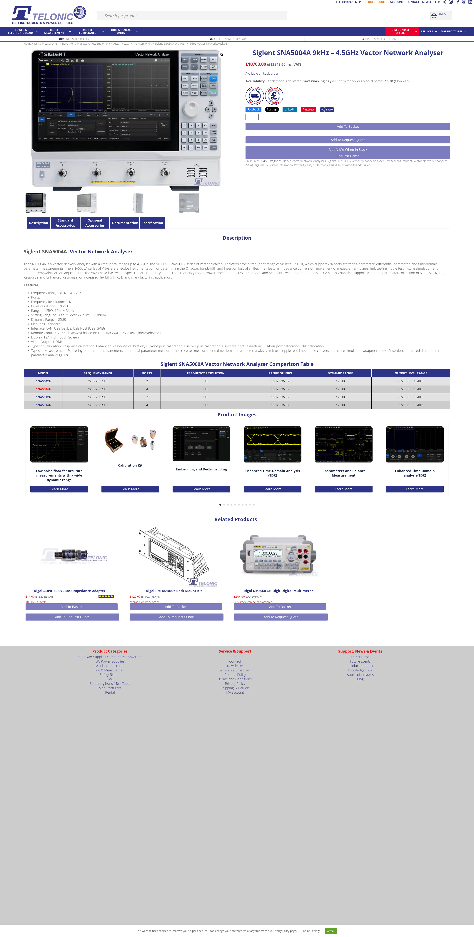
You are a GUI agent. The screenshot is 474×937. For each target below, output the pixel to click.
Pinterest (308, 109)
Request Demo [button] (347, 156)
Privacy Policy (235, 683)
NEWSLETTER (431, 2)
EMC (109, 679)
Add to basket (348, 126)
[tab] (38, 223)
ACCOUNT (397, 2)
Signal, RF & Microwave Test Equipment (86, 43)
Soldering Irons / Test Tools (110, 683)
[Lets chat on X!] (444, 2)
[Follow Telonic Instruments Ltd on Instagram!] (451, 2)
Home (27, 43)
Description (38, 223)
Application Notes (360, 674)
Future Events (360, 661)
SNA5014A (43, 405)
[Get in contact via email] (327, 110)
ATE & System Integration (276, 165)
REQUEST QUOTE (376, 2)
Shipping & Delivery (235, 688)
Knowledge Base (360, 670)
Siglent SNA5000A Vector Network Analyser (355, 161)
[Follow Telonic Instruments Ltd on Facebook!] (457, 2)
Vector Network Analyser (101, 251)
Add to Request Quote (348, 140)
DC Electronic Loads (110, 665)
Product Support (360, 665)
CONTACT (412, 2)
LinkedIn (289, 109)
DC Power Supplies (110, 661)
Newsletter (235, 665)
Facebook (253, 109)
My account (235, 692)
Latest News (360, 657)
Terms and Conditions (235, 679)
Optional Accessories (95, 223)
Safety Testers (110, 674)
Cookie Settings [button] (310, 931)
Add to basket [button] (71, 606)
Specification (152, 223)
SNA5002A (43, 381)
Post (270, 109)
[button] (221, 54)
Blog (360, 679)
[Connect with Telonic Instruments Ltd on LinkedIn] (470, 2)
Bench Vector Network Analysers (304, 161)
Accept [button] (331, 931)
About (235, 657)
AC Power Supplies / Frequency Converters (110, 657)
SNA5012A (43, 397)
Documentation (124, 223)
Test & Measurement (46, 43)
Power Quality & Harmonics (312, 165)
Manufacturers (110, 688)
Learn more (59, 489)
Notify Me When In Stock (348, 149)
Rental (110, 692)
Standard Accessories (65, 223)
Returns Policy (235, 674)
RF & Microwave (341, 165)
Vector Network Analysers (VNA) (132, 43)
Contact (235, 661)
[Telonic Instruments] (48, 15)
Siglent (367, 165)
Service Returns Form (235, 670)
